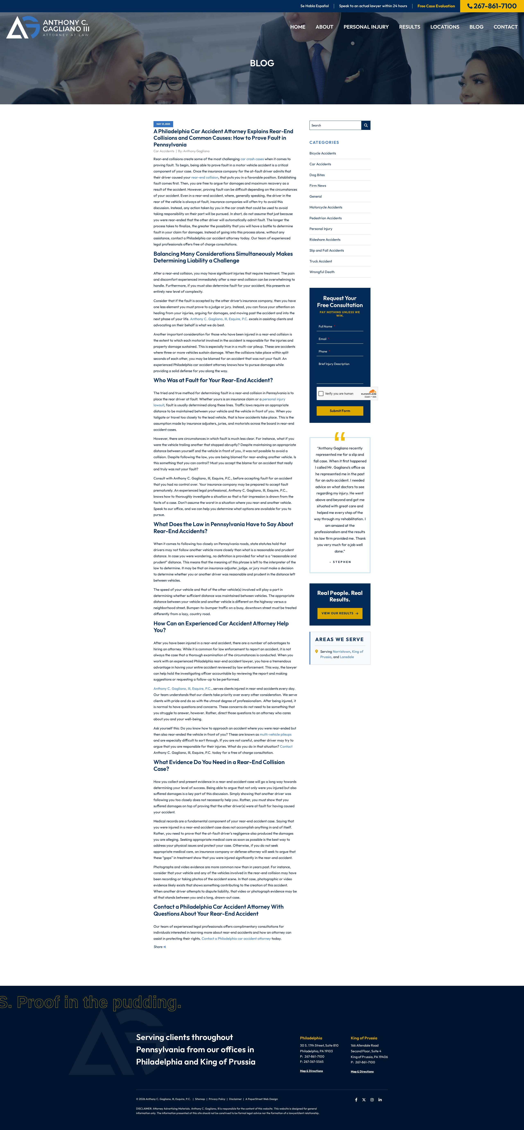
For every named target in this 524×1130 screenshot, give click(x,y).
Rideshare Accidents (324, 239)
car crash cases (252, 159)
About (324, 27)
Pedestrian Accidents (325, 218)
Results (409, 27)
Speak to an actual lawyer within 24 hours (373, 6)
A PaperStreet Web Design (261, 1099)
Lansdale (347, 657)
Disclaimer (235, 1099)
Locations (444, 27)
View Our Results (337, 613)
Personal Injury (366, 27)
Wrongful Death (321, 272)
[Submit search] (365, 125)
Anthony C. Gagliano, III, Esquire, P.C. (219, 319)
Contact (506, 27)
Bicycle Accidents (322, 153)
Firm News (317, 185)
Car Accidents (164, 151)
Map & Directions (311, 1071)
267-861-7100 (495, 6)
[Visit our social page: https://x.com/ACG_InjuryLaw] (364, 1099)
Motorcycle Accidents (325, 207)
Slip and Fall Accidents (326, 250)
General (315, 196)
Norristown (341, 651)
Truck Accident (320, 261)
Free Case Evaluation (436, 6)
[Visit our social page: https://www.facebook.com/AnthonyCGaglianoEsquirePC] (356, 1099)
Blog (476, 27)
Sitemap (200, 1099)
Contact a (210, 938)
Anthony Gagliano (196, 151)
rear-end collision (204, 177)
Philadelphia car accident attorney (244, 938)
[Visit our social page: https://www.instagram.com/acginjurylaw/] (372, 1099)
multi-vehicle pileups (275, 734)
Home (297, 27)
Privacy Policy (217, 1099)
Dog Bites (317, 175)
